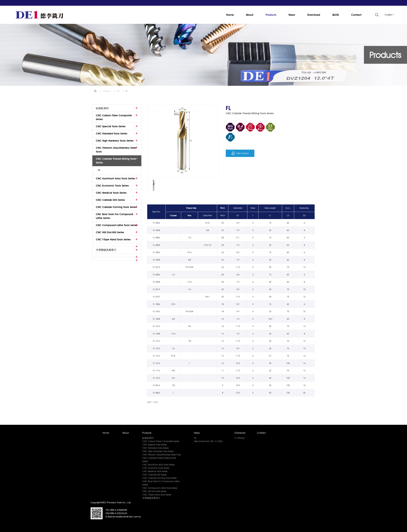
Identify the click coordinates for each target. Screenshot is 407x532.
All (118, 91)
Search (377, 15)
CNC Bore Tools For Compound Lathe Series (114, 216)
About (249, 14)
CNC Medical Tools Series (111, 192)
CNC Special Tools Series (111, 126)
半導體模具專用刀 (106, 249)
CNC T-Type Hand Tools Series (113, 239)
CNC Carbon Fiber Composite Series (114, 117)
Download (313, 14)
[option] (153, 185)
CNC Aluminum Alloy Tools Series (115, 178)
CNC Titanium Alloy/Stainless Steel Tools (116, 149)
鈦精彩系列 (102, 108)
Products (271, 14)
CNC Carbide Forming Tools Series (116, 207)
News (292, 14)
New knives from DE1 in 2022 (208, 441)
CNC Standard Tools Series (111, 133)
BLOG (335, 14)
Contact (356, 14)
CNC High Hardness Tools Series (115, 140)
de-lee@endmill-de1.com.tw (127, 516)
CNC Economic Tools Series (112, 185)
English (388, 14)
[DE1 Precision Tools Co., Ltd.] (39, 15)
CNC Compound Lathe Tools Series (117, 225)
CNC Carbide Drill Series (110, 199)
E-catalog (239, 438)
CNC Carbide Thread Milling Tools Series (116, 160)
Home (230, 14)
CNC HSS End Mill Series (110, 232)
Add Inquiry (242, 153)
